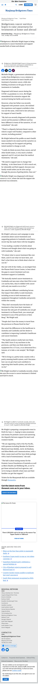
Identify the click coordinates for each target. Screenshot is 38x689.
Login (21, 5)
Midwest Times (5, 617)
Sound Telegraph (5, 627)
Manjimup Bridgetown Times (9, 615)
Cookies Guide (16, 670)
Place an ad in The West (21, 661)
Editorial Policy (31, 657)
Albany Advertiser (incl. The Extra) (10, 593)
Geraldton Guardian (6, 605)
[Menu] (2, 4)
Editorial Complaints (7, 661)
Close (5, 679)
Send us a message (10, 645)
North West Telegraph (7, 621)
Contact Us (4, 657)
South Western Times (7, 20)
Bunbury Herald (5, 599)
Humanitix (12, 480)
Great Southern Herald (7, 607)
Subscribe (28, 5)
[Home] (5, 5)
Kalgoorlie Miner (5, 611)
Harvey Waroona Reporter (8, 609)
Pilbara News (4, 623)
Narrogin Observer (6, 619)
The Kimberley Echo (6, 613)
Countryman (4, 603)
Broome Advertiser (6, 597)
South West (23, 18)
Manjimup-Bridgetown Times (9, 18)
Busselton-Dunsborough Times (9, 601)
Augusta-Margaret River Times (9, 595)
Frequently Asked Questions (17, 657)
